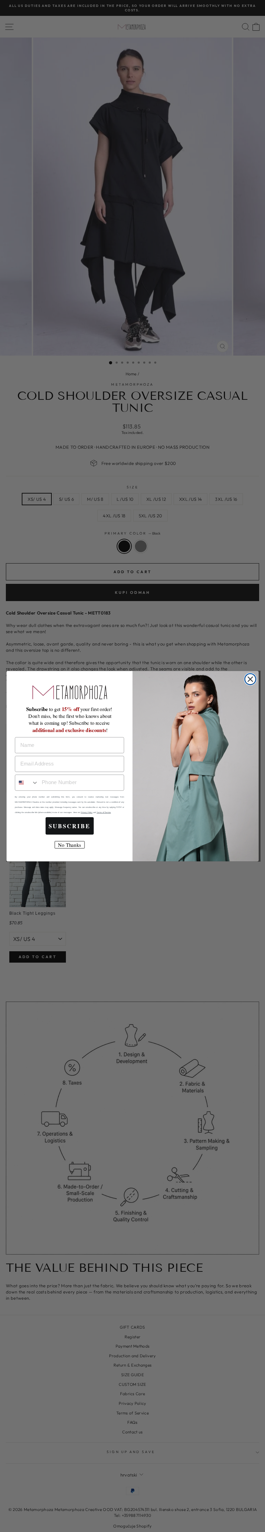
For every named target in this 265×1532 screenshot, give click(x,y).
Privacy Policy (86, 812)
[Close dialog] (250, 679)
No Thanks (69, 844)
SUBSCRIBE (69, 826)
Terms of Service (104, 812)
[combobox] (26, 782)
